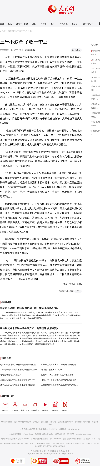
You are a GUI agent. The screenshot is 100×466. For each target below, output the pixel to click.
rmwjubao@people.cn (83, 434)
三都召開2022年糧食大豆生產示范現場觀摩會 (60, 385)
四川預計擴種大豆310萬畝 (52, 370)
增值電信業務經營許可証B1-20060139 (47, 439)
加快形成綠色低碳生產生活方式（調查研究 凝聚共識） (29, 328)
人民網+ (15, 410)
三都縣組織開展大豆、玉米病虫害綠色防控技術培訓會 (64, 365)
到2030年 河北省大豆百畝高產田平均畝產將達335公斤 (23, 365)
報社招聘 (27, 422)
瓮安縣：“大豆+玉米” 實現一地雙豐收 (57, 375)
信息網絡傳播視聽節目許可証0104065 (14, 443)
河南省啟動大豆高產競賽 (10, 375)
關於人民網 (18, 422)
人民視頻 (45, 410)
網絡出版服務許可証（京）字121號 (79, 443)
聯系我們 (50, 424)
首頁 (2, 24)
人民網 (2, 31)
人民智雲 (55, 410)
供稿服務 (61, 422)
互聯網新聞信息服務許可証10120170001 (15, 439)
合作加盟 (53, 422)
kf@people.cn (28, 434)
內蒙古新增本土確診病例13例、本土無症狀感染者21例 (29, 308)
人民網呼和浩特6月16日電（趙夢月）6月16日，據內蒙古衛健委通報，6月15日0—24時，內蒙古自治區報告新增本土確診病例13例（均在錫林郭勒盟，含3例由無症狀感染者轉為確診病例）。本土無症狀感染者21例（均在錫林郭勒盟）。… (40, 315)
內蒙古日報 (30, 50)
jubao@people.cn (74, 429)
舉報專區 (64, 24)
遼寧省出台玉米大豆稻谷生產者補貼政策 (17, 385)
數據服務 (69, 422)
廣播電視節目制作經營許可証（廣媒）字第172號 (81, 439)
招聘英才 (36, 422)
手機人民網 (25, 410)
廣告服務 (44, 422)
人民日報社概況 (7, 422)
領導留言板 (35, 410)
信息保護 (95, 422)
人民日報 (5, 410)
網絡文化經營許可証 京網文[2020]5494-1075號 (47, 443)
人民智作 (65, 410)
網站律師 (86, 422)
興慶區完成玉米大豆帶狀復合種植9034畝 (17, 380)
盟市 (21, 31)
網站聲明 (78, 422)
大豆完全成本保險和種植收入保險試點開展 (18, 370)
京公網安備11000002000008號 (54, 446)
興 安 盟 (28, 31)
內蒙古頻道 (12, 31)
